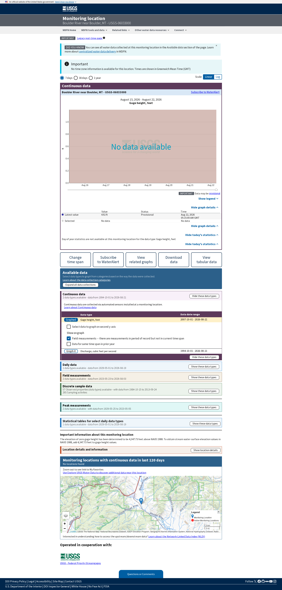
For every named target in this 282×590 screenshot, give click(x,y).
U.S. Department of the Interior (23, 586)
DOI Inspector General (57, 586)
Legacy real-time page (90, 38)
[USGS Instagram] (275, 582)
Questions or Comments (141, 574)
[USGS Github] (263, 582)
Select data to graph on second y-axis (94, 326)
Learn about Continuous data (80, 307)
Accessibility (43, 581)
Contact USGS (73, 581)
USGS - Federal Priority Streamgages (80, 563)
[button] (141, 501)
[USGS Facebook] (259, 582)
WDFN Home (69, 30)
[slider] (216, 189)
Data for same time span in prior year (93, 344)
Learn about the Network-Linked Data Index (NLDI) (176, 536)
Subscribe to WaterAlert (205, 92)
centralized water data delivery (97, 51)
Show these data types (203, 366)
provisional (214, 193)
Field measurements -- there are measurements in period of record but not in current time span (128, 338)
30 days (83, 78)
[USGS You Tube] (271, 582)
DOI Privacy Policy (15, 581)
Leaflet (73, 531)
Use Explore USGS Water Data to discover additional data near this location (104, 472)
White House (78, 586)
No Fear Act (95, 586)
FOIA (106, 586)
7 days (68, 78)
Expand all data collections (80, 284)
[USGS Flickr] (267, 582)
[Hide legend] (218, 512)
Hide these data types (204, 296)
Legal (31, 581)
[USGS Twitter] (255, 582)
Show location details (206, 450)
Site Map (58, 581)
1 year (97, 78)
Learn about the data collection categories (86, 279)
